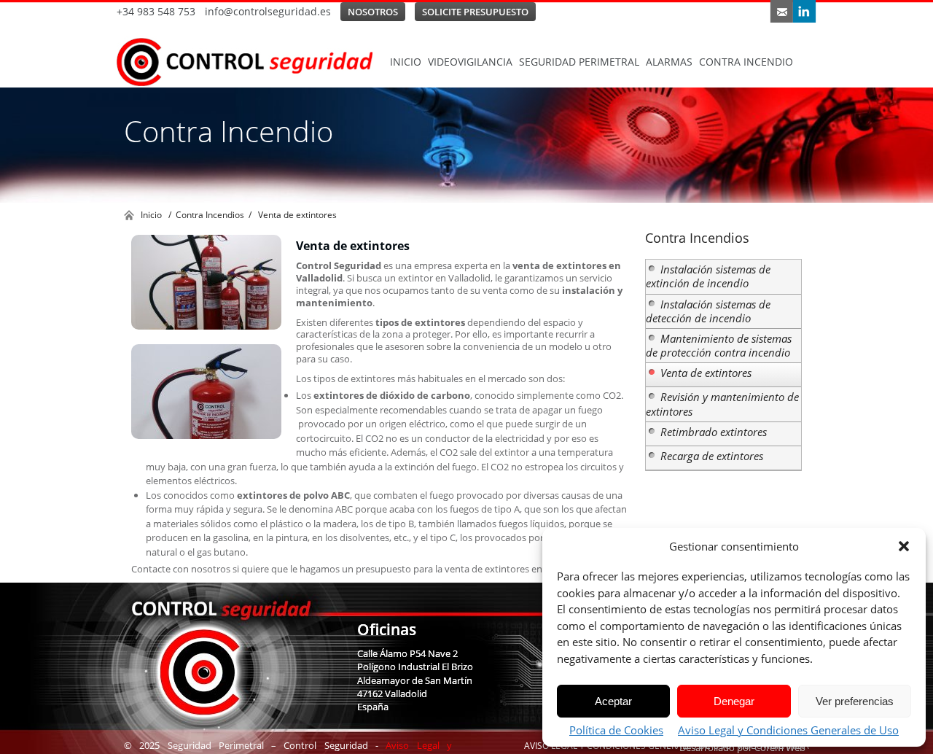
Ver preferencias (855, 701)
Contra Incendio (746, 62)
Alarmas (669, 62)
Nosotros (373, 11)
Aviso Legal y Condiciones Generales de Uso (788, 730)
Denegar (734, 701)
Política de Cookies (616, 730)
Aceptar (613, 701)
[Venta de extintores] (206, 282)
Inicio (405, 62)
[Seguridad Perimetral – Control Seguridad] (251, 62)
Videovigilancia (470, 62)
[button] (904, 546)
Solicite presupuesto (475, 11)
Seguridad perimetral (579, 62)
